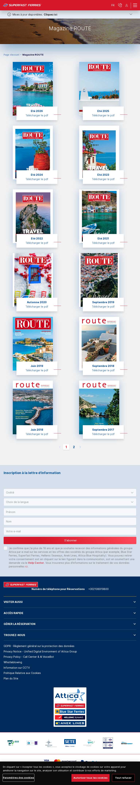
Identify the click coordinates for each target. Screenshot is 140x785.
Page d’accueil (11, 54)
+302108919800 (98, 589)
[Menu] (135, 5)
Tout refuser (123, 777)
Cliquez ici (50, 14)
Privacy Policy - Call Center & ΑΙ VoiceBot (29, 656)
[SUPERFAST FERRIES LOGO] (22, 5)
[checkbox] (5, 548)
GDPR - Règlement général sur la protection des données (39, 646)
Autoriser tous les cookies (90, 777)
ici (26, 566)
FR (112, 5)
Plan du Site (11, 678)
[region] (70, 773)
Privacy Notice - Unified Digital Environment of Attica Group (40, 651)
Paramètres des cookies (18, 777)
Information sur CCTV (17, 667)
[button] (70, 492)
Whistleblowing (13, 662)
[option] (70, 31)
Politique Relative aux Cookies (22, 672)
